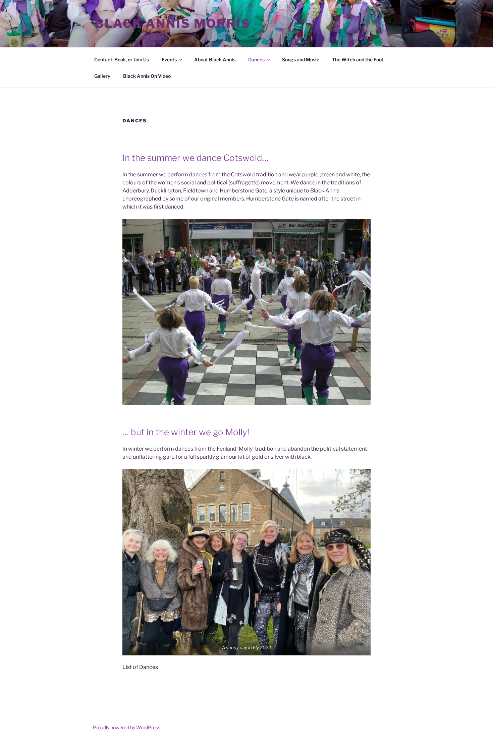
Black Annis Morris (173, 23)
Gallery (102, 76)
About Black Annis (214, 59)
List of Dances (140, 667)
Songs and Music (300, 59)
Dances (256, 59)
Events (169, 59)
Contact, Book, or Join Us (121, 59)
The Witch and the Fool (357, 59)
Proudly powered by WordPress (126, 727)
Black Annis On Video (147, 76)
